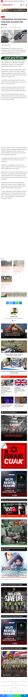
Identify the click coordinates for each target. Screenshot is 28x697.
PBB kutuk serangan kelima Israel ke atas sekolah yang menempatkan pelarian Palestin (6, 390)
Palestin (6, 329)
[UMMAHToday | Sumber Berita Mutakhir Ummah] (8, 4)
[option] (14, 331)
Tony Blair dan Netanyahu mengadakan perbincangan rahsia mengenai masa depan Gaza (20, 389)
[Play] (2, 516)
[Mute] (23, 516)
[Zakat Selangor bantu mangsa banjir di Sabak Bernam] (6, 279)
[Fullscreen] (25, 516)
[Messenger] (14, 303)
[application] (14, 510)
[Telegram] (20, 303)
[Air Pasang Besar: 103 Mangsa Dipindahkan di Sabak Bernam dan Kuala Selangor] (6, 263)
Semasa (7, 13)
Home (3, 13)
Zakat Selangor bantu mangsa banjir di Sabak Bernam (6, 284)
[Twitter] (10, 303)
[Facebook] (7, 303)
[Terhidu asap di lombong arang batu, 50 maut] (7, 400)
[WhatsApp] (17, 303)
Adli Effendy (5, 27)
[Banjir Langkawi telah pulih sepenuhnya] (21, 400)
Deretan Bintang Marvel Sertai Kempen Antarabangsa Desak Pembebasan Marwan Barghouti (13, 334)
